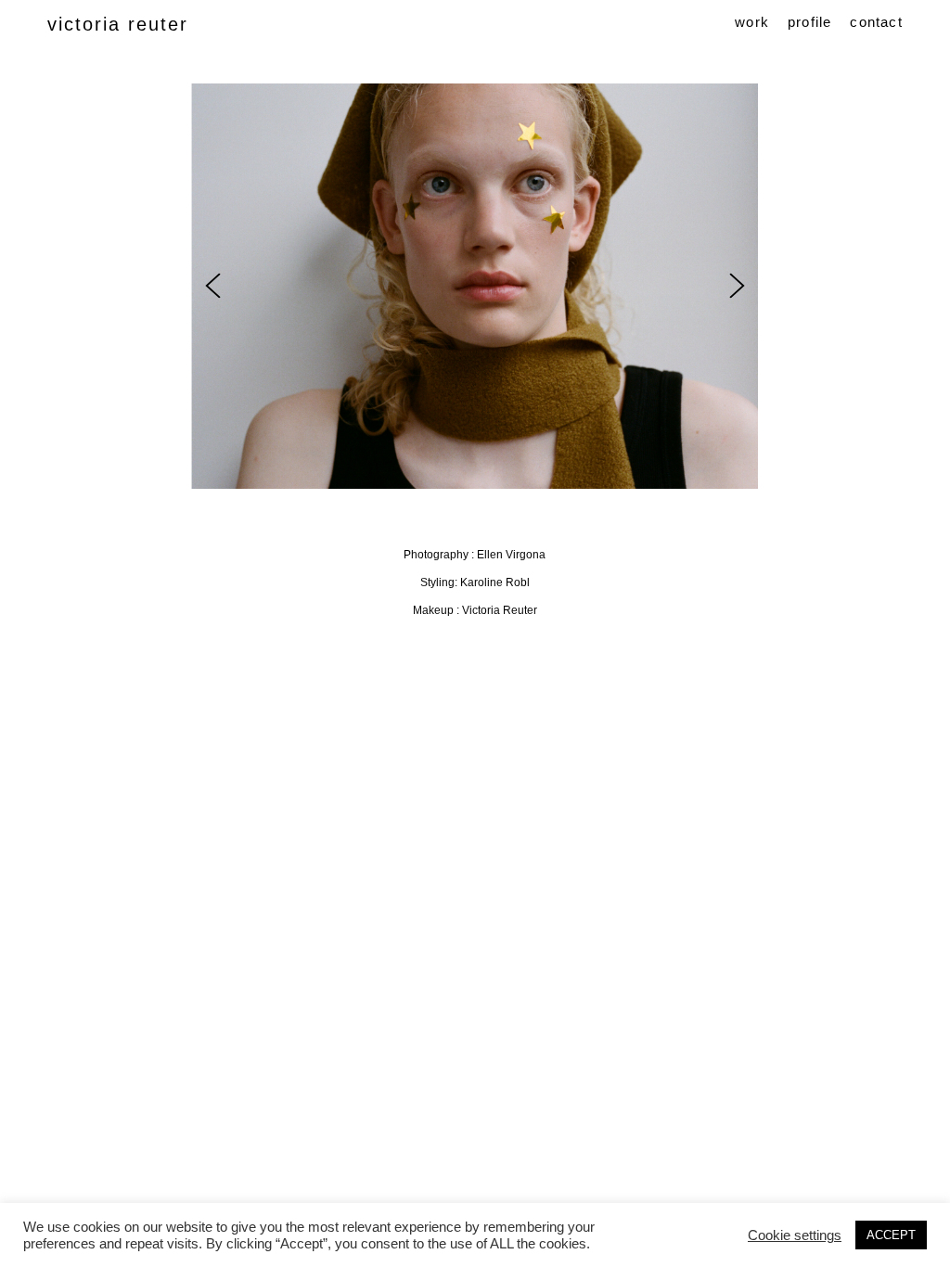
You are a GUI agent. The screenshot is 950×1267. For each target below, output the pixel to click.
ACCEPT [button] (891, 1235)
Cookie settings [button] (794, 1235)
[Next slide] (737, 286)
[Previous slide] (213, 286)
